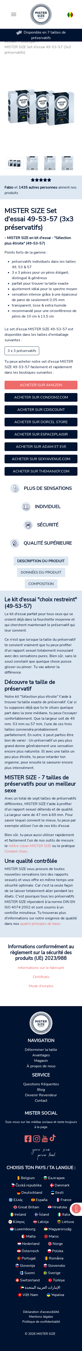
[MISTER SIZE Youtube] (45, 1138)
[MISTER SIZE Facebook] (28, 1138)
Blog (41, 1089)
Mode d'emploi (41, 986)
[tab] (41, 561)
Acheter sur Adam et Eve (41, 446)
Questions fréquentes (41, 1084)
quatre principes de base (40, 923)
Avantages (41, 1055)
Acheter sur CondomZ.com (41, 397)
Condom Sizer (16, 851)
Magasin (41, 1060)
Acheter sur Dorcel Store (41, 422)
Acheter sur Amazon (41, 385)
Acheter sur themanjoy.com (41, 471)
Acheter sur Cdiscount (41, 409)
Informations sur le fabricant (41, 967)
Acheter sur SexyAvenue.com (41, 459)
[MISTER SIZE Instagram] (36, 1138)
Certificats (41, 976)
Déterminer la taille (41, 1049)
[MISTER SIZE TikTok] (53, 1138)
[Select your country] (70, 13)
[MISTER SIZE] (41, 1022)
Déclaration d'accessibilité (41, 1311)
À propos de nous (41, 1066)
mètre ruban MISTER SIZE (30, 845)
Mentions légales (41, 1316)
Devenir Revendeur (41, 1095)
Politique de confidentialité (41, 1321)
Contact (41, 1100)
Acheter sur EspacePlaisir (41, 434)
